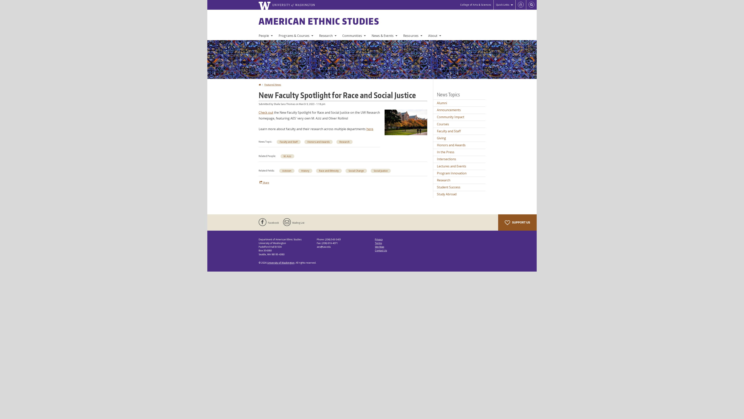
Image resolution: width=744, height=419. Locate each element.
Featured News (272, 84)
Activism (286, 170)
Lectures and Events (451, 166)
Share (265, 182)
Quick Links (502, 4)
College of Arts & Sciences (475, 4)
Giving (441, 138)
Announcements (449, 110)
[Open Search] (531, 5)
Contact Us (381, 250)
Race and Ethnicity (329, 170)
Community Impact (450, 117)
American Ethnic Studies (319, 21)
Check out (266, 112)
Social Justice (381, 170)
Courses (443, 124)
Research (326, 36)
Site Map (379, 246)
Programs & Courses (294, 36)
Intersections (446, 159)
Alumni (442, 103)
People (264, 36)
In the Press (445, 152)
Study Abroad (446, 194)
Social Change (356, 170)
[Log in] (521, 5)
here (369, 129)
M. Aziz (287, 156)
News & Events (383, 36)
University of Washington (280, 262)
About (432, 36)
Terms (378, 243)
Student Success (448, 187)
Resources (410, 36)
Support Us (521, 222)
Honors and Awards (318, 142)
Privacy (379, 239)
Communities (352, 36)
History (305, 170)
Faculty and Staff (289, 142)
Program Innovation (452, 173)
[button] (406, 122)
